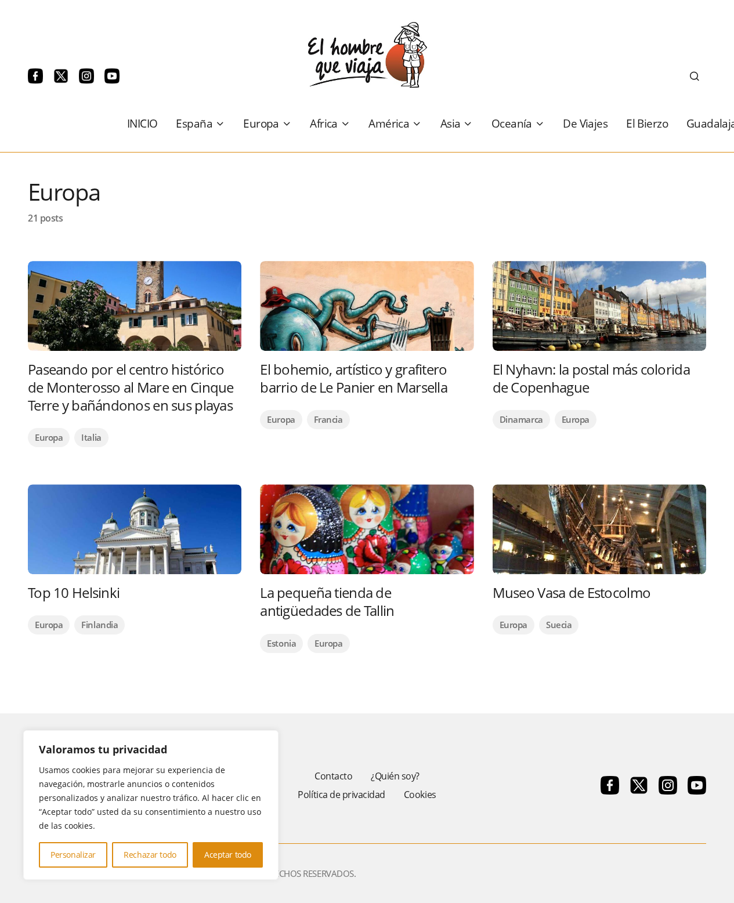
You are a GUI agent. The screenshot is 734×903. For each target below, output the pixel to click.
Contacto (333, 776)
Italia (91, 437)
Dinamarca (521, 419)
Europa (49, 437)
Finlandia (99, 624)
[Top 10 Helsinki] (134, 529)
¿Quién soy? (395, 776)
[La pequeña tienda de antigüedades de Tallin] (366, 529)
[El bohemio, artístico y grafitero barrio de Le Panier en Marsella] (366, 306)
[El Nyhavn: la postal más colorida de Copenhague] (599, 306)
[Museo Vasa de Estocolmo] (599, 529)
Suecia (559, 624)
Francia (328, 419)
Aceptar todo (227, 854)
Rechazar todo (150, 854)
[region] (151, 805)
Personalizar (73, 854)
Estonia (281, 643)
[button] (694, 76)
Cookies (420, 794)
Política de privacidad (341, 794)
